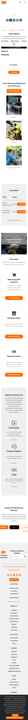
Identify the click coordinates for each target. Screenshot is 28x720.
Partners (14, 687)
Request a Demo (15, 41)
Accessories (12, 30)
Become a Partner (14, 374)
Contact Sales (14, 527)
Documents (13, 65)
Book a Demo (14, 579)
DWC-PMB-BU (20, 30)
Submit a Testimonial (19, 566)
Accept (15, 715)
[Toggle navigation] (24, 2)
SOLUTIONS (14, 584)
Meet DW (14, 651)
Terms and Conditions (14, 665)
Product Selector (14, 593)
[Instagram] (20, 575)
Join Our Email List (7, 566)
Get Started (13, 248)
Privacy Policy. (19, 709)
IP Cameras (14, 610)
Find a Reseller (4, 41)
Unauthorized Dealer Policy (14, 671)
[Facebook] (8, 575)
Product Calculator (14, 588)
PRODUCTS (14, 606)
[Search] (20, 2)
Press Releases (14, 640)
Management (14, 657)
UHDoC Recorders (14, 618)
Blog (14, 643)
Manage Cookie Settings (14, 717)
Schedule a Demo (14, 336)
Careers (14, 660)
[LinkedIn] (17, 575)
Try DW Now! (14, 72)
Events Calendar (14, 638)
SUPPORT (14, 692)
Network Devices (14, 621)
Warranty (14, 662)
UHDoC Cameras (14, 616)
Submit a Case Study (14, 570)
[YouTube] (11, 575)
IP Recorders (14, 613)
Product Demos (14, 597)
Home (4, 30)
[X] (14, 575)
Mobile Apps (14, 627)
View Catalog (14, 630)
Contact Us (24, 41)
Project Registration (14, 685)
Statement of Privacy (14, 668)
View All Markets (14, 91)
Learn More (13, 439)
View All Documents (13, 220)
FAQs (14, 44)
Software (14, 624)
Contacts (14, 679)
